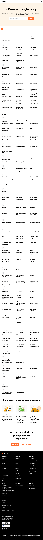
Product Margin (33, 261)
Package (18, 250)
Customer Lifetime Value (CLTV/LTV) (20, 108)
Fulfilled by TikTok (20, 149)
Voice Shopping (5, 370)
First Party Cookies (34, 146)
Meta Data (32, 209)
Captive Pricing (19, 83)
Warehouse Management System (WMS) (21, 377)
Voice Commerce (33, 368)
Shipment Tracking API (7, 303)
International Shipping (7, 179)
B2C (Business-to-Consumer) (20, 68)
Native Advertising (6, 222)
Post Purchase (5, 259)
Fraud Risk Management (7, 149)
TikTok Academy (6, 330)
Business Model (19, 76)
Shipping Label (19, 307)
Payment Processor (6, 254)
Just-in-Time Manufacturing (5, 185)
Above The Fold (33, 47)
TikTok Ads (32, 330)
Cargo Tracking (33, 83)
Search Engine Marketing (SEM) (6, 294)
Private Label (32, 259)
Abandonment (19, 47)
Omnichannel (19, 231)
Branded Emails (33, 74)
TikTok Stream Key (20, 344)
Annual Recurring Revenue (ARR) (6, 56)
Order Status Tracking (7, 242)
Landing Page (19, 197)
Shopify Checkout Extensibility (20, 310)
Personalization (19, 254)
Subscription (32, 317)
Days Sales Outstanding (21, 120)
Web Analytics (33, 376)
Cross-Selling (33, 100)
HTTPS (3, 168)
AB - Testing (5, 47)
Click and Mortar (20, 89)
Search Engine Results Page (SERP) (21, 294)
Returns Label (19, 284)
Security (13, 533)
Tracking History (19, 346)
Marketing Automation (21, 207)
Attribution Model (34, 55)
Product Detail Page (20, 261)
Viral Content (19, 368)
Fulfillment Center (34, 149)
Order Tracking (19, 242)
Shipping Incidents (34, 303)
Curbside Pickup (19, 103)
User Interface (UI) (20, 362)
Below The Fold (5, 74)
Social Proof (32, 315)
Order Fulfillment (20, 236)
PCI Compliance (6, 250)
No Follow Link (19, 226)
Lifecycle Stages (33, 199)
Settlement (18, 297)
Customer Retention (20, 110)
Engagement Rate (20, 136)
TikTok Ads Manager (7, 332)
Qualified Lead (5, 269)
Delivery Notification (7, 126)
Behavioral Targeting (34, 71)
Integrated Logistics (34, 176)
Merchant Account (6, 209)
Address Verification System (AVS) (20, 52)
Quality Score (19, 269)
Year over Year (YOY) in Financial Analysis (7, 393)
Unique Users (19, 359)
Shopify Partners (19, 312)
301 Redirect (18, 37)
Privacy (3, 533)
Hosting (31, 168)
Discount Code (19, 128)
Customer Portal (6, 110)
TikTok (31, 327)
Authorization (5, 60)
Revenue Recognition (34, 284)
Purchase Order (33, 264)
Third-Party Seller (20, 327)
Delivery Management (34, 123)
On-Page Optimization (35, 231)
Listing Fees (18, 202)
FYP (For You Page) (6, 146)
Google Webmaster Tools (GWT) (6, 162)
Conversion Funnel (6, 96)
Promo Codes (5, 264)
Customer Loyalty (34, 107)
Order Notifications (20, 238)
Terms (8, 533)
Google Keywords (33, 158)
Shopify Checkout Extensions (33, 310)
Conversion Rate (19, 96)
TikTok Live (32, 334)
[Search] (38, 1)
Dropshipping (5, 130)
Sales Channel (19, 291)
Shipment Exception (20, 301)
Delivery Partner (19, 126)
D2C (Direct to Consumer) (5, 120)
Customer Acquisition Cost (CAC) (34, 104)
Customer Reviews (34, 110)
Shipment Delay (5, 301)
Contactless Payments (21, 93)
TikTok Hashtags (20, 334)
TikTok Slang (5, 344)
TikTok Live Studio (6, 338)
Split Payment (5, 317)
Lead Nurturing (19, 199)
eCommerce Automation (19, 140)
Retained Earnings (34, 279)
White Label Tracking (20, 381)
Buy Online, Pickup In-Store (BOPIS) (34, 77)
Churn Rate (4, 89)
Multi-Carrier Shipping (7, 217)
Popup (31, 257)
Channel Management (21, 86)
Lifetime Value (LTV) (6, 202)
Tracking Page (5, 348)
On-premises (5, 234)
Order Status (32, 238)
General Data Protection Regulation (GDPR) (7, 159)
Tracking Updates (20, 351)
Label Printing (5, 197)
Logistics (32, 202)
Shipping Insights (6, 307)
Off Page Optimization (7, 231)
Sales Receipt (33, 291)
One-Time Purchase (20, 234)
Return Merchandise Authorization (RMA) (20, 282)
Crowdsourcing (5, 103)
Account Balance (6, 49)
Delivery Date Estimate (7, 123)
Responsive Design (20, 279)
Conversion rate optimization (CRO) (34, 97)
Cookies (18, 533)
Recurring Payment (6, 279)
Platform (32, 254)
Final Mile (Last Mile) (20, 146)
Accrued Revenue (6, 52)
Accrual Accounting (34, 49)
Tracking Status (33, 348)
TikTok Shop (5, 340)
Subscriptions (5, 321)
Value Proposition (6, 368)
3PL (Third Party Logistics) (33, 37)
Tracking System (6, 351)
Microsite (4, 213)
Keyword (4, 191)
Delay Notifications (34, 120)
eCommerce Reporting (35, 139)
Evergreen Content (6, 139)
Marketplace (32, 207)
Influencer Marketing (20, 176)
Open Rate (4, 236)
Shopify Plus (32, 312)
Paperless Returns (6, 252)
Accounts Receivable (20, 49)
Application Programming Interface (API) (21, 57)
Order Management (34, 236)
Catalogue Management (5, 86)
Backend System (33, 67)
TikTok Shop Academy (21, 340)
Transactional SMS (34, 351)
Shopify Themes (6, 315)
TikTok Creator (19, 332)
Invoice (17, 179)
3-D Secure (4, 37)
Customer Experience (7, 107)
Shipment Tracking (34, 301)
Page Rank (32, 250)
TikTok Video (32, 344)
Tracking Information (34, 346)
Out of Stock (5, 244)
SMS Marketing (5, 291)
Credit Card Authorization (19, 101)
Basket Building (19, 71)
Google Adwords (19, 158)
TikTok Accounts (19, 330)
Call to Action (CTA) (6, 83)
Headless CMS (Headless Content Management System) (21, 170)
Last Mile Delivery (33, 197)
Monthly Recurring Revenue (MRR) (34, 214)
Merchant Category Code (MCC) (20, 210)
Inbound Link (5, 176)
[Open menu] (41, 1)
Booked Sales (19, 74)
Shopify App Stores (6, 309)
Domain (31, 128)
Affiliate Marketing (34, 52)
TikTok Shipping (33, 338)
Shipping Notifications (35, 307)
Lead (3, 199)
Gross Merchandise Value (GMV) (20, 162)
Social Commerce (20, 315)
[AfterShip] (4, 1)
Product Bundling (6, 261)
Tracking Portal (19, 348)
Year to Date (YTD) (20, 392)
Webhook (4, 381)
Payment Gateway (34, 252)
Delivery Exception (20, 123)
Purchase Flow (19, 264)
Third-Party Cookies (7, 327)
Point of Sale (19, 257)
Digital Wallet (5, 128)
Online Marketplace (34, 234)
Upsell (31, 359)
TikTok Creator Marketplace (5, 335)
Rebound (32, 275)
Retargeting (5, 281)
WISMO (4, 376)
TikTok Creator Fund (34, 332)
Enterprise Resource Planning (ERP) (34, 137)
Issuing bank (32, 179)
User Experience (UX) (7, 362)
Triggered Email (6, 353)
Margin (4, 207)
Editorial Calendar (6, 136)
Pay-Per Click (19, 252)
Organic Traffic (33, 242)
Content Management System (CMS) (35, 93)
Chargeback (32, 86)
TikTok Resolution (20, 338)
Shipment (32, 297)
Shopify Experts (5, 312)
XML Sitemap (5, 386)
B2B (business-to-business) (6, 68)
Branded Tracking (6, 76)
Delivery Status (33, 126)
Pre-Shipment (19, 259)
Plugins (4, 257)
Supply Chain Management (19, 321)
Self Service (32, 294)
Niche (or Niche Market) (7, 226)
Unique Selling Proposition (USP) (6, 359)
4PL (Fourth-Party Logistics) (6, 41)
